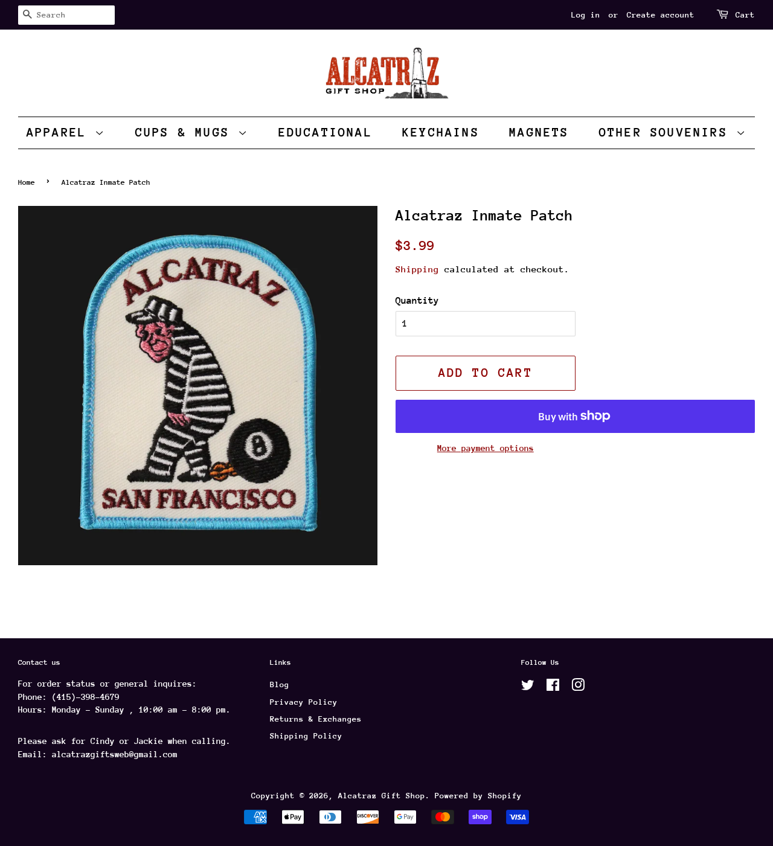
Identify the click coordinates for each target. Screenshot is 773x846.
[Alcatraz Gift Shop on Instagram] (578, 687)
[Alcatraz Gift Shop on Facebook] (553, 687)
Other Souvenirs (667, 132)
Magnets (539, 132)
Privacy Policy (304, 702)
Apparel (61, 132)
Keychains (441, 132)
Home (26, 182)
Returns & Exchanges (316, 718)
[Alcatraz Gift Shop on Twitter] (527, 687)
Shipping (417, 269)
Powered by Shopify (478, 795)
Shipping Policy (306, 735)
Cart (745, 14)
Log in (585, 14)
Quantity (417, 300)
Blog (279, 684)
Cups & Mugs (186, 132)
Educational (325, 132)
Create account (660, 14)
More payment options (485, 448)
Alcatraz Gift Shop (381, 795)
